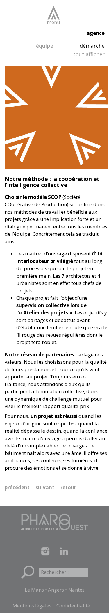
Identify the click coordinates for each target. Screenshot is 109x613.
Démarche (92, 45)
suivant (45, 487)
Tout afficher (89, 54)
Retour (68, 487)
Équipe (44, 45)
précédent (17, 487)
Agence (96, 33)
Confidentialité (73, 605)
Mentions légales (31, 605)
